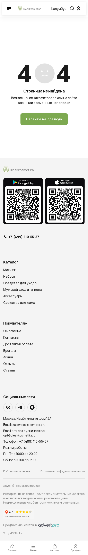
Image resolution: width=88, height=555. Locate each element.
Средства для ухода (19, 283)
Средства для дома (19, 302)
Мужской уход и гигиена (22, 289)
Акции (8, 357)
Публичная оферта (16, 471)
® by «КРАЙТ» (12, 533)
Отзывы (9, 363)
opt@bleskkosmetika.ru (19, 435)
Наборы (9, 276)
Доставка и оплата (18, 344)
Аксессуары (12, 296)
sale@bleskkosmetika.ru (28, 425)
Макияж (9, 270)
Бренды (9, 350)
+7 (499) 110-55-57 (23, 237)
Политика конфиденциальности (63, 471)
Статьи (9, 370)
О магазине (12, 331)
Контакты (11, 337)
